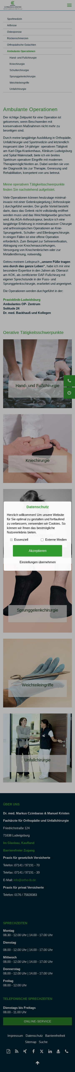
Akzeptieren (37, 551)
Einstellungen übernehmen (38, 562)
